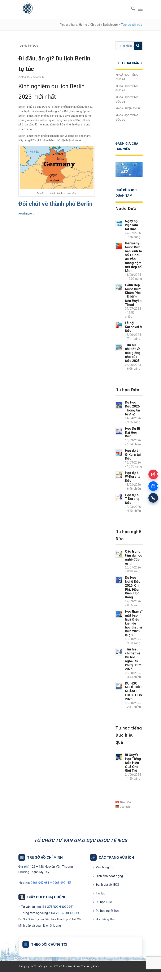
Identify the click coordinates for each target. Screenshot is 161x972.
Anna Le (40, 77)
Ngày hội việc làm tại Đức (131, 225)
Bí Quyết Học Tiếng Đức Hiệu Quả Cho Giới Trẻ (133, 763)
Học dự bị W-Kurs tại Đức (133, 477)
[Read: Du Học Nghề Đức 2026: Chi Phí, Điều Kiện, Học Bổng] (119, 580)
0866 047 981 (40, 883)
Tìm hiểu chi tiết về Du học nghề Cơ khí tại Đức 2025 (133, 659)
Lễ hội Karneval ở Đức (133, 327)
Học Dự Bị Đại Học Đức (132, 432)
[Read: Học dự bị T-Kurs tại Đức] (119, 497)
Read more (25, 213)
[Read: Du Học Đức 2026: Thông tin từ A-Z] (119, 405)
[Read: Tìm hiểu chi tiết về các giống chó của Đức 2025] (119, 347)
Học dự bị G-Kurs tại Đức (133, 455)
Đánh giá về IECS (106, 884)
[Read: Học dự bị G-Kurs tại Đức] (119, 453)
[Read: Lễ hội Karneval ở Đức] (119, 325)
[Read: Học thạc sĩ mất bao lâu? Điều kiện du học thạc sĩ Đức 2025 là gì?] (119, 614)
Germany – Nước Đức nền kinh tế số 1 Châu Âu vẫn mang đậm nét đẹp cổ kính (133, 257)
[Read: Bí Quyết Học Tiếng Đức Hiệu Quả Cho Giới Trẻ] (119, 757)
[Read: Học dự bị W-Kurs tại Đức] (119, 475)
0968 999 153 (62, 883)
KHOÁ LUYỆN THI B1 (129, 108)
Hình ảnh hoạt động (108, 876)
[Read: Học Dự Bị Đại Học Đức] (119, 431)
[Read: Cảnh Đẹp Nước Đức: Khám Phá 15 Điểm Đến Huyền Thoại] (119, 287)
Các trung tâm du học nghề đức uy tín (133, 557)
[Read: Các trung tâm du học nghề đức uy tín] (119, 554)
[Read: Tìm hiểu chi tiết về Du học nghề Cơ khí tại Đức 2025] (119, 651)
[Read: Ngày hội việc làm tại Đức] (119, 223)
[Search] (131, 9)
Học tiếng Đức (104, 919)
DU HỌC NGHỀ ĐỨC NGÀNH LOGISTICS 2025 (133, 691)
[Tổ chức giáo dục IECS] (26, 9)
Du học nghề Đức (106, 911)
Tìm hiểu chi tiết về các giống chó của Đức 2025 (132, 353)
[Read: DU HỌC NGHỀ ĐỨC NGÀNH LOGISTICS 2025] (119, 686)
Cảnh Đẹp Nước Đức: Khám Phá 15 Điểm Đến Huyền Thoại (133, 295)
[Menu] (140, 9)
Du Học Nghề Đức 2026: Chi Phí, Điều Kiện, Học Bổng (132, 587)
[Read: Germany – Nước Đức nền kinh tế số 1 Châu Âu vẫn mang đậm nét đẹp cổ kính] (119, 245)
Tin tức (99, 893)
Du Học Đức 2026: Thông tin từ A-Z (132, 408)
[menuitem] (131, 9)
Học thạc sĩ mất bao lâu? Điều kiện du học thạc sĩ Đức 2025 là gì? (133, 623)
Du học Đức (102, 902)
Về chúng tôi (103, 867)
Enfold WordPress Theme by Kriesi (79, 966)
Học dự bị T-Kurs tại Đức (132, 499)
